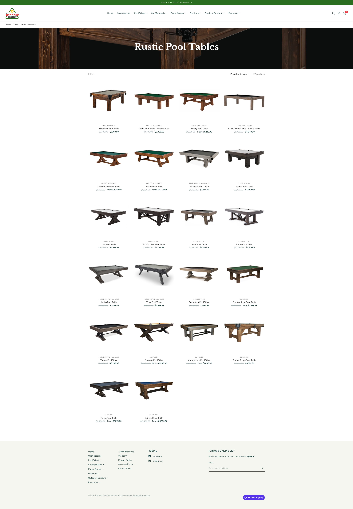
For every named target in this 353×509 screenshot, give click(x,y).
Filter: (91, 74)
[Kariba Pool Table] (108, 274)
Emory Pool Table (199, 128)
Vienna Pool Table (108, 360)
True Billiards (108, 125)
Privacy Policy (125, 460)
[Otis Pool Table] (108, 216)
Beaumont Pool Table (199, 302)
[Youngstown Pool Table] (199, 331)
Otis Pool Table (109, 244)
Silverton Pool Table (199, 186)
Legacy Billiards (153, 125)
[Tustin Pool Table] (108, 389)
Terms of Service (126, 451)
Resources (233, 13)
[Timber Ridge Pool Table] (244, 331)
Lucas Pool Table (244, 244)
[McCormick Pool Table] (154, 216)
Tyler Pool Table (153, 302)
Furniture (194, 13)
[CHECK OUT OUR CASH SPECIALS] (176, 2)
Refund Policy (125, 468)
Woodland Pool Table (109, 128)
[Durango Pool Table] (154, 331)
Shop (16, 24)
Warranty (122, 455)
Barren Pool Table (153, 186)
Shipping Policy (125, 464)
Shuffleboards (158, 13)
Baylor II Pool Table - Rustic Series (244, 128)
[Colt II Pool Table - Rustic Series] (154, 100)
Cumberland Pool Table (109, 186)
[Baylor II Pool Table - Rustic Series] (244, 100)
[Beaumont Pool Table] (199, 274)
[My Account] (339, 13)
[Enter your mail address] (262, 468)
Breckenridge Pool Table (244, 302)
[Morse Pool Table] (244, 158)
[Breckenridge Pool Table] (244, 274)
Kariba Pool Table (109, 302)
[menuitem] (110, 13)
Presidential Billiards (199, 183)
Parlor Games (177, 13)
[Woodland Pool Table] (108, 100)
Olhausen (244, 299)
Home (110, 13)
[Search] (333, 13)
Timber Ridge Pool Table (244, 360)
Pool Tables (139, 13)
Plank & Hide (244, 183)
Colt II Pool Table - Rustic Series (154, 128)
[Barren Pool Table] (154, 158)
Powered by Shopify (141, 495)
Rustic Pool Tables (28, 24)
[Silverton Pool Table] (199, 158)
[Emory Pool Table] (199, 100)
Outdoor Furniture (213, 13)
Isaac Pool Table (199, 244)
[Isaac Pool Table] (199, 216)
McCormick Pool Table (154, 244)
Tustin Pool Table (109, 418)
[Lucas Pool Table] (244, 216)
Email (211, 463)
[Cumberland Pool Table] (108, 158)
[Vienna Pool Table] (108, 331)
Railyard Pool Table (154, 418)
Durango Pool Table (154, 360)
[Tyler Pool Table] (154, 274)
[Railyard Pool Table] (154, 389)
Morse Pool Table (244, 186)
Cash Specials (123, 13)
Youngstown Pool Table (199, 360)
